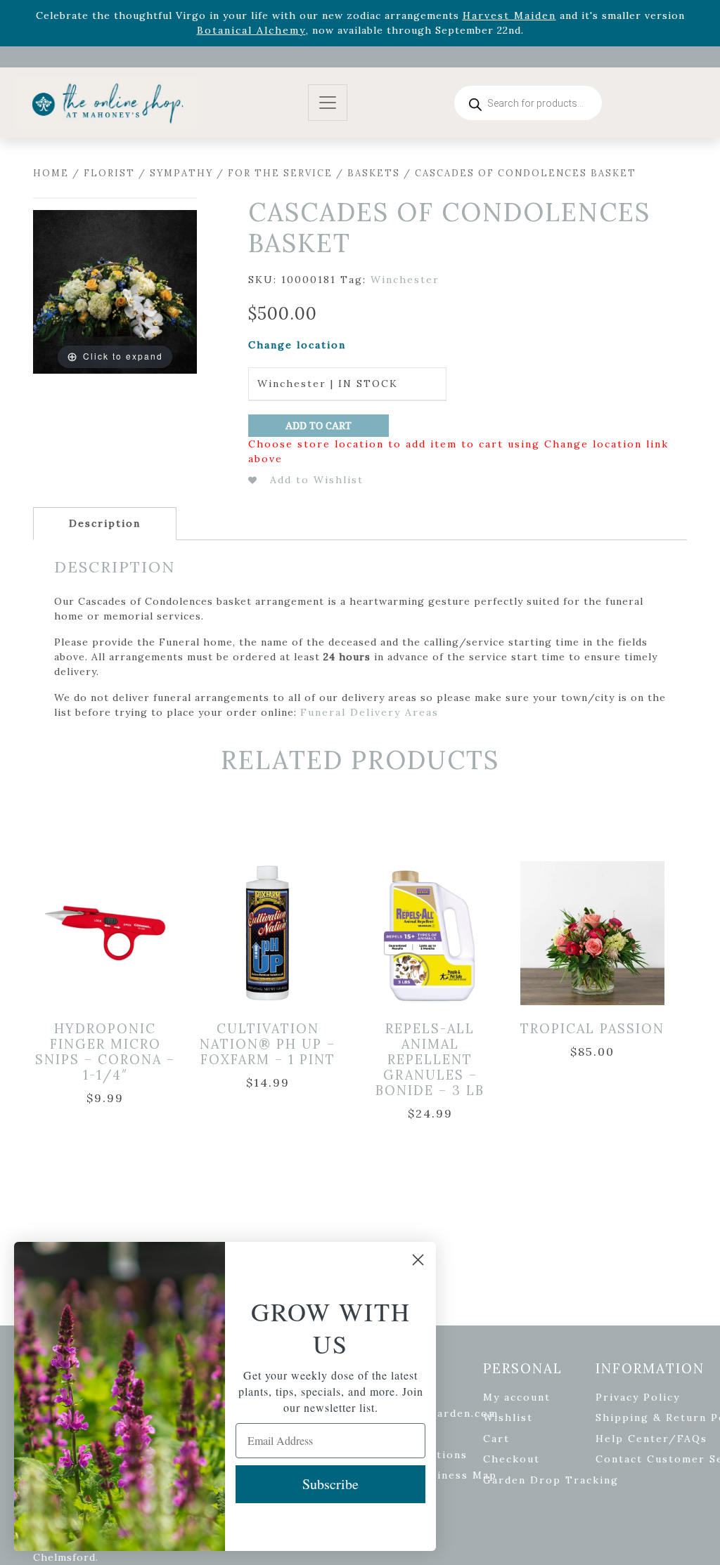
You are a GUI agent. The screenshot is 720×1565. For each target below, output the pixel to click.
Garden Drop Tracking (551, 1480)
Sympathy (181, 173)
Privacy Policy (638, 1397)
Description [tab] (105, 523)
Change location (297, 345)
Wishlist (508, 1417)
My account (517, 1397)
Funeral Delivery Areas (369, 712)
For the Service (280, 173)
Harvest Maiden (509, 15)
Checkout (511, 1459)
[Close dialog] (418, 1260)
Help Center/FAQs (651, 1438)
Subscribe (330, 1483)
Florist (109, 173)
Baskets (373, 173)
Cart (496, 1438)
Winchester (405, 279)
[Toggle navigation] (327, 103)
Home (51, 173)
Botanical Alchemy (251, 30)
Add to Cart (318, 425)
